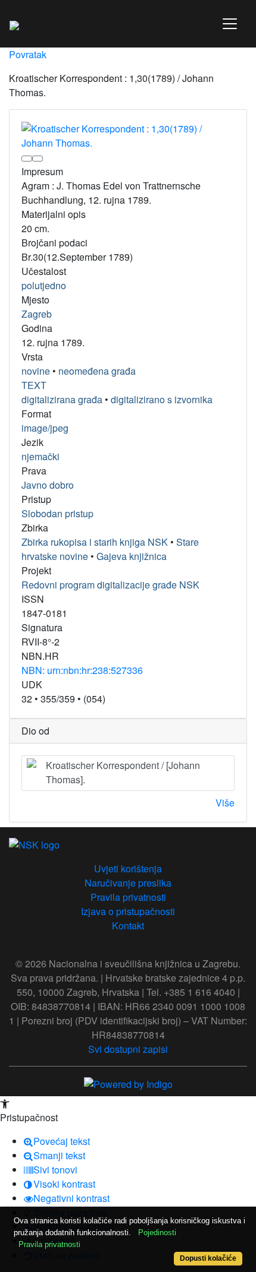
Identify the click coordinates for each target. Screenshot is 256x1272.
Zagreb (36, 314)
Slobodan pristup (57, 513)
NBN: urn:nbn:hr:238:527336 (82, 670)
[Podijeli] (37, 159)
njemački (40, 456)
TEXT (33, 385)
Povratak (27, 54)
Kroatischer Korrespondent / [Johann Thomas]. (123, 772)
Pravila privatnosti (128, 897)
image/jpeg (44, 428)
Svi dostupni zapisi (128, 1049)
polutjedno (43, 285)
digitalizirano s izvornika (162, 399)
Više (225, 802)
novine (35, 371)
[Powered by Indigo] (128, 1083)
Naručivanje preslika (128, 883)
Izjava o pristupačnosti (128, 911)
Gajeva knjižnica (131, 556)
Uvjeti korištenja (128, 868)
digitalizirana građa (61, 399)
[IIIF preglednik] (26, 159)
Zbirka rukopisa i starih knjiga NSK (94, 542)
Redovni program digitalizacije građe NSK (110, 584)
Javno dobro (47, 485)
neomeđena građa (97, 371)
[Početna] (14, 24)
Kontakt (128, 925)
